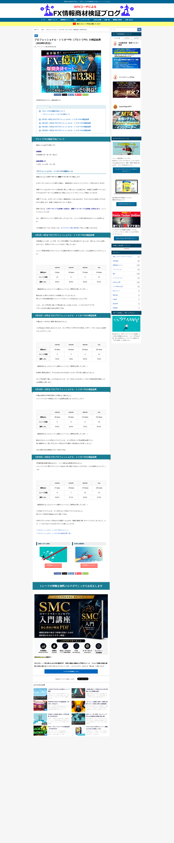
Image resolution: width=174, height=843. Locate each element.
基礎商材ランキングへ (53, 565)
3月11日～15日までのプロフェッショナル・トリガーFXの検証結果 (65, 123)
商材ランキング (52, 19)
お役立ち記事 (97, 19)
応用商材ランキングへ (89, 565)
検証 (75, 19)
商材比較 (126, 295)
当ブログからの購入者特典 (69, 228)
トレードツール (126, 269)
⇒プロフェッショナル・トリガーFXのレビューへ (52, 530)
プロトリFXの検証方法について (52, 111)
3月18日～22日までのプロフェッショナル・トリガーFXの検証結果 (65, 127)
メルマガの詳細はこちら (71, 671)
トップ (43, 19)
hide (50, 107)
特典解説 (126, 308)
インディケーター (85, 19)
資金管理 (126, 303)
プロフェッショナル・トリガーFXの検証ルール (56, 114)
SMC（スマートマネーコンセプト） (126, 256)
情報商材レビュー (66, 19)
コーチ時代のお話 (126, 286)
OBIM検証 (126, 261)
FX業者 (126, 299)
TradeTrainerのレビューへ (126, 203)
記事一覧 (107, 19)
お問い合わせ (129, 19)
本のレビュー (126, 290)
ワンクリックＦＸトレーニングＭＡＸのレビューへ (126, 170)
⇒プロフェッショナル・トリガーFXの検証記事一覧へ (54, 533)
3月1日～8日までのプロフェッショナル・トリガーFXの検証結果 (64, 119)
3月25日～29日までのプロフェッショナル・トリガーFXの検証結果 (65, 130)
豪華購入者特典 (117, 19)
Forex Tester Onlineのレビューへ (126, 238)
